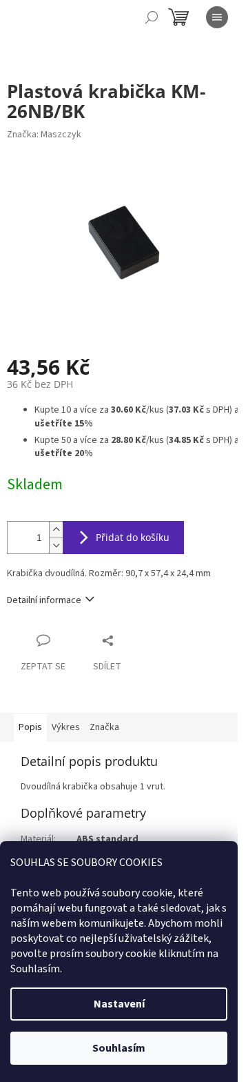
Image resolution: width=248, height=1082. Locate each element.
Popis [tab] (30, 727)
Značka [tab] (104, 727)
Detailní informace (44, 600)
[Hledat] (151, 17)
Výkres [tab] (66, 727)
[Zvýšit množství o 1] (56, 530)
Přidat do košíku (132, 537)
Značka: (44, 134)
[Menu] (217, 17)
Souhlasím (118, 1048)
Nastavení (119, 1004)
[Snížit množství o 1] (56, 545)
